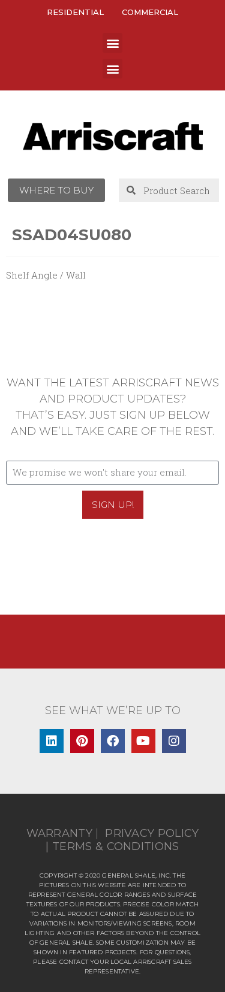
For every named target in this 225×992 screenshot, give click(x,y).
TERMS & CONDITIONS (115, 846)
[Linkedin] (52, 741)
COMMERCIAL (150, 12)
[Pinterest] (82, 741)
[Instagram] (174, 741)
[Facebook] (113, 741)
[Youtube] (143, 741)
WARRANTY (59, 833)
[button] (112, 43)
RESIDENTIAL (75, 12)
